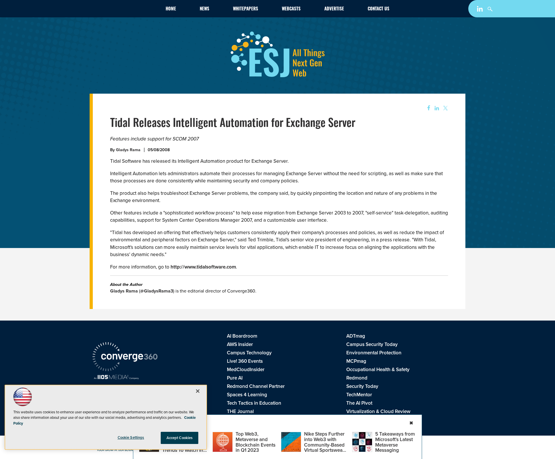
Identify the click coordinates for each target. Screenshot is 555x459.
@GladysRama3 (156, 291)
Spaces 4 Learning (247, 394)
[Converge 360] (125, 357)
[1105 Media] (116, 378)
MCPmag (356, 361)
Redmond (356, 378)
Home (171, 9)
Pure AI (235, 378)
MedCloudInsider (245, 369)
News (204, 9)
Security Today (362, 386)
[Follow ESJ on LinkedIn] (480, 10)
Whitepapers (245, 9)
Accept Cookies (179, 438)
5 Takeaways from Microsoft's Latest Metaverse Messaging (395, 442)
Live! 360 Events (245, 361)
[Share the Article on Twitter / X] (444, 108)
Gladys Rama (128, 150)
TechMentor (359, 394)
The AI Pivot (359, 403)
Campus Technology (249, 352)
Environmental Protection (374, 352)
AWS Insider (240, 344)
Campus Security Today (372, 344)
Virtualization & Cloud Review (378, 411)
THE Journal (240, 411)
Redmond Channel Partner (256, 386)
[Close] (197, 391)
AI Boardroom (242, 336)
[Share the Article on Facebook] (426, 108)
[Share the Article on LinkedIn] (435, 108)
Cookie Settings (131, 437)
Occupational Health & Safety (378, 369)
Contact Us (378, 9)
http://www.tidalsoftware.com (203, 267)
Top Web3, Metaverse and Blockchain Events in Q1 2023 (255, 442)
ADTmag (355, 336)
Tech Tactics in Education (254, 403)
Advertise (334, 9)
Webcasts (291, 9)
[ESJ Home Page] (126, 10)
